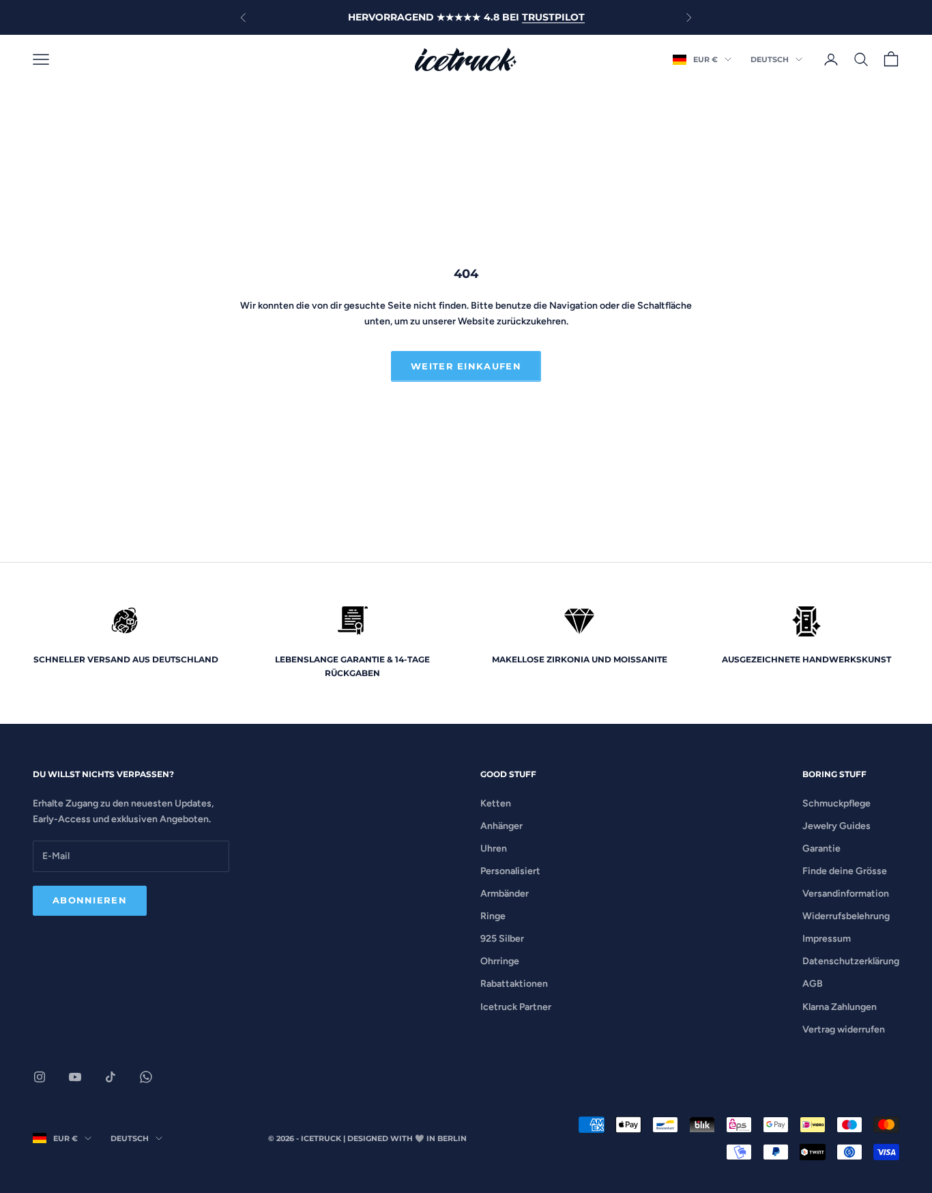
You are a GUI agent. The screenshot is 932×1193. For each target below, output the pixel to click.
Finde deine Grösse (844, 871)
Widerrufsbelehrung (846, 916)
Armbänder (504, 893)
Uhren (493, 848)
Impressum (826, 938)
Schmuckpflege (836, 803)
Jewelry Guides (836, 826)
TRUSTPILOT (553, 17)
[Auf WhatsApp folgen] (146, 1077)
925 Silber (502, 938)
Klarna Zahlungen (839, 1007)
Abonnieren (90, 900)
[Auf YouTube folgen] (75, 1077)
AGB (812, 984)
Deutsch (770, 59)
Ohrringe (499, 961)
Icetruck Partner (515, 1007)
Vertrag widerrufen (843, 1029)
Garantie (821, 848)
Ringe (493, 916)
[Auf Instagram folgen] (39, 1077)
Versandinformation (845, 893)
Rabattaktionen (514, 984)
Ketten (495, 803)
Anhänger (501, 826)
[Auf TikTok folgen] (110, 1077)
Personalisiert (510, 871)
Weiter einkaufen (466, 366)
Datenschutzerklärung (850, 961)
